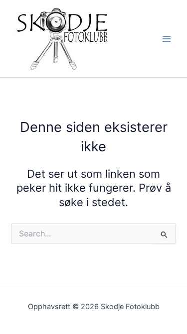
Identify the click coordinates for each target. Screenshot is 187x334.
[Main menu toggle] (166, 38)
